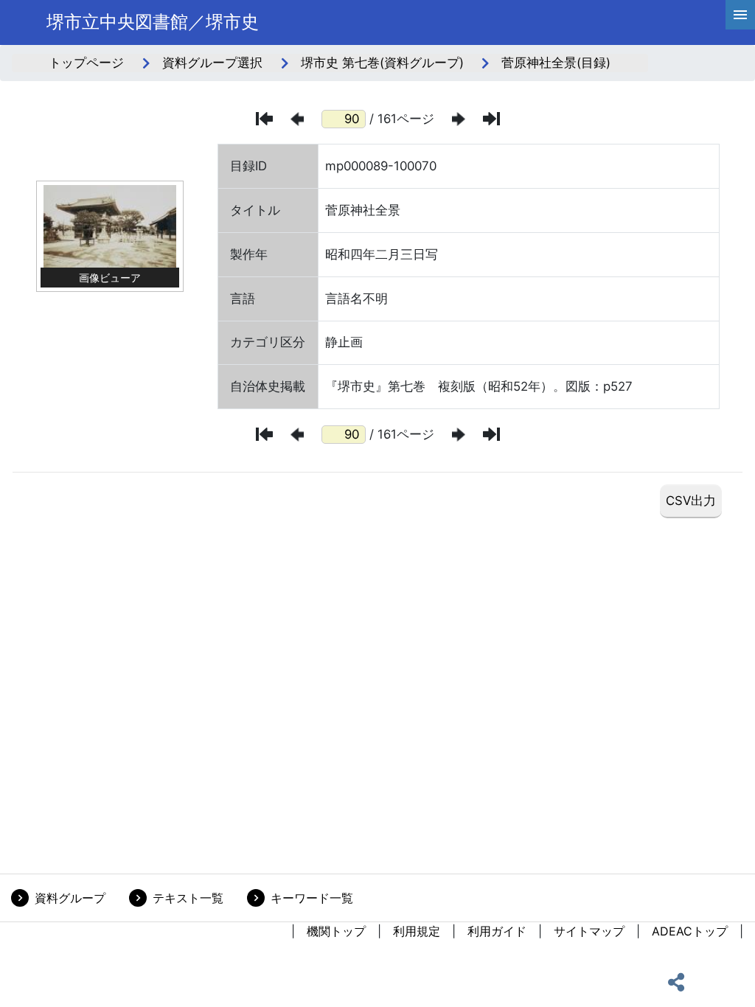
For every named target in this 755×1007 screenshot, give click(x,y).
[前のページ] (297, 119)
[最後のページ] (491, 118)
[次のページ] (458, 119)
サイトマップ (589, 931)
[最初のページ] (264, 118)
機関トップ (336, 931)
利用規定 (416, 931)
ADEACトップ (690, 931)
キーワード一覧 (312, 898)
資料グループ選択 (212, 62)
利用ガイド (496, 931)
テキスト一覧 (188, 898)
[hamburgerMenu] (740, 14)
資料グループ (70, 898)
